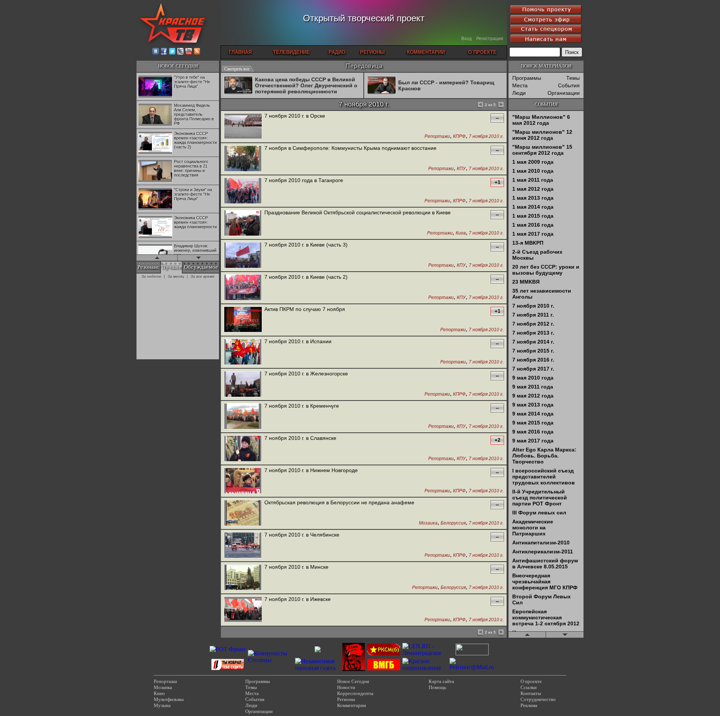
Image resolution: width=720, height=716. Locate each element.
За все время (202, 276)
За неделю (151, 276)
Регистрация (489, 38)
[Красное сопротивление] (424, 668)
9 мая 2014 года (533, 414)
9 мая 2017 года (533, 441)
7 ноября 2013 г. (533, 333)
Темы (573, 78)
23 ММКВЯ (526, 282)
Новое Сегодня (353, 681)
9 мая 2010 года (533, 378)
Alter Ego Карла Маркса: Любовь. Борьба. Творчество (544, 456)
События (569, 85)
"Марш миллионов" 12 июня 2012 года (542, 135)
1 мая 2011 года (532, 180)
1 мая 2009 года (533, 162)
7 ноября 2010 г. (486, 136)
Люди (519, 93)
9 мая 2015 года (533, 423)
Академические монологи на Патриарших (532, 528)
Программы (526, 78)
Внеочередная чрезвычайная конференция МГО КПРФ (545, 581)
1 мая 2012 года (533, 189)
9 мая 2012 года (533, 396)
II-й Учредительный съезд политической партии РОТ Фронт (539, 498)
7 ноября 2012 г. (533, 324)
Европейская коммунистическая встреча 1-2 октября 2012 (545, 617)
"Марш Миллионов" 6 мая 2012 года (541, 120)
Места (520, 85)
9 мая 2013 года (533, 405)
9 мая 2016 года (533, 432)
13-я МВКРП (527, 243)
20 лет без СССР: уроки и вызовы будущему (545, 270)
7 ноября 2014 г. (533, 342)
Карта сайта (441, 681)
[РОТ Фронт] (228, 649)
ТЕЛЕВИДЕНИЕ (291, 52)
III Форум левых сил (539, 513)
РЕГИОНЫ (372, 52)
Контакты (530, 693)
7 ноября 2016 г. (533, 360)
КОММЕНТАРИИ (426, 52)
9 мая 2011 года (532, 387)
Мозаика (428, 523)
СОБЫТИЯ (546, 104)
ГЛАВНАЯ (240, 52)
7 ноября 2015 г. (533, 351)
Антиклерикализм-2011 (542, 552)
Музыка (162, 705)
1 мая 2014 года (533, 207)
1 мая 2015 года (533, 216)
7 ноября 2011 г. (533, 315)
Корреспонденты (355, 693)
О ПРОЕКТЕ (482, 52)
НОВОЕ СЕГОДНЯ (178, 66)
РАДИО (336, 52)
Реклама (528, 705)
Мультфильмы (169, 699)
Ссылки (528, 687)
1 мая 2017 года (533, 234)
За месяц (176, 276)
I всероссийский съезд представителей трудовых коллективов (543, 477)
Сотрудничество (538, 699)
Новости (346, 687)
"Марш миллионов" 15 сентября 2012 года (542, 150)
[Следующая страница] (500, 105)
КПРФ (459, 136)
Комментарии (351, 705)
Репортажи (437, 136)
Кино (159, 693)
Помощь (437, 687)
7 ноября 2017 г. (533, 369)
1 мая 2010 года (533, 171)
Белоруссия (453, 523)
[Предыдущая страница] (480, 105)
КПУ (461, 168)
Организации (564, 93)
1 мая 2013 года (533, 198)
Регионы (346, 699)
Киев (461, 233)
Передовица (363, 66)
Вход (466, 38)
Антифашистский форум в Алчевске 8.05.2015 (545, 564)
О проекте (531, 681)
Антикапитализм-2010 (541, 543)
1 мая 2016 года (533, 225)
